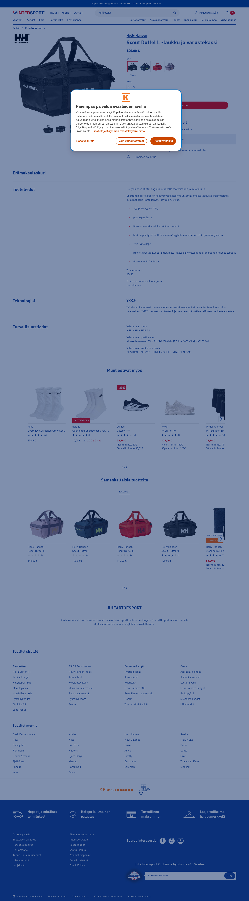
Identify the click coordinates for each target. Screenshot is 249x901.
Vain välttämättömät (131, 141)
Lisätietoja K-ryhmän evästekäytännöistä (118, 131)
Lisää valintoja (85, 141)
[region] (126, 120)
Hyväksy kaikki (163, 141)
